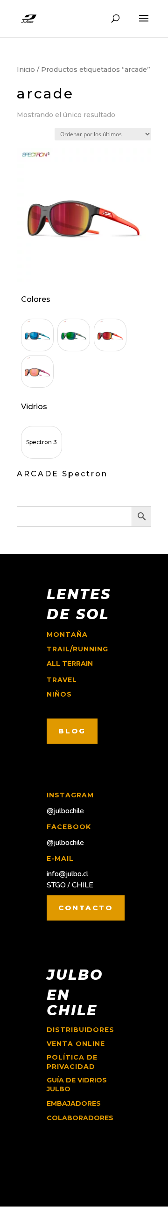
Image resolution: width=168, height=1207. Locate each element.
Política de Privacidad (72, 1062)
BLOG (72, 730)
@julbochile (65, 811)
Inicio (26, 69)
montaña (67, 634)
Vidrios (34, 406)
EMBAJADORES (74, 1103)
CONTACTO (85, 907)
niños (59, 694)
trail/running (77, 649)
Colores (35, 299)
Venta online (76, 1044)
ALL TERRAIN (70, 663)
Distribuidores (80, 1030)
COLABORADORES (80, 1118)
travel (62, 680)
